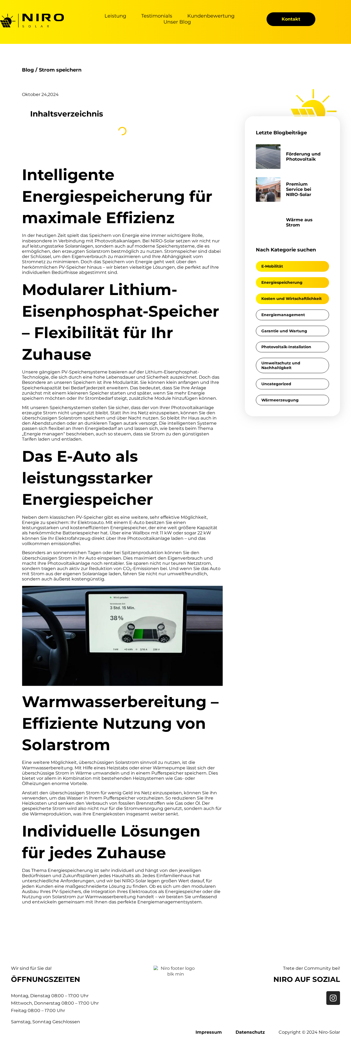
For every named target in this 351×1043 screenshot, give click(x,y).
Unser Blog (177, 22)
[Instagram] (333, 998)
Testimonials (156, 16)
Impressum (209, 1032)
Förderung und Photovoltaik (303, 156)
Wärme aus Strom (299, 222)
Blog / (29, 70)
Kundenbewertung (210, 16)
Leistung (115, 16)
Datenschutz (250, 1032)
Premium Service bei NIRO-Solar (298, 189)
